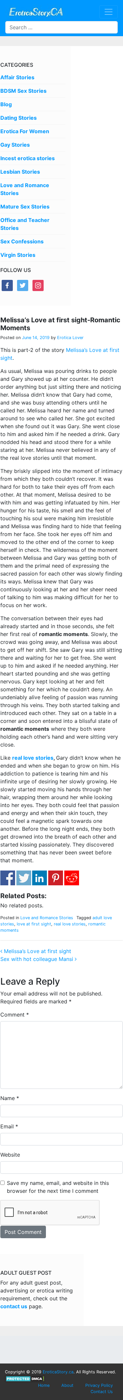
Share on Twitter (23, 878)
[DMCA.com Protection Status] (25, 1378)
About (67, 1385)
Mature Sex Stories (25, 206)
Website (10, 1154)
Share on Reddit (71, 878)
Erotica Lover (70, 337)
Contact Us (102, 1391)
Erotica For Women (24, 131)
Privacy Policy (99, 1385)
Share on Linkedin (39, 878)
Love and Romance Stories (46, 917)
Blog (6, 104)
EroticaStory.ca (58, 1371)
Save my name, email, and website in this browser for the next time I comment (58, 1187)
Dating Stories (18, 117)
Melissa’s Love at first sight (36, 951)
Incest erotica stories (27, 158)
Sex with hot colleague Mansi (37, 959)
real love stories (32, 757)
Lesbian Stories (20, 171)
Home (44, 1385)
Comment (14, 1014)
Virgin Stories (17, 255)
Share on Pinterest (55, 878)
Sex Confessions (22, 241)
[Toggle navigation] (108, 11)
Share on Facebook (7, 878)
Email (9, 1126)
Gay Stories (15, 144)
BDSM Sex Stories (23, 90)
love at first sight (34, 923)
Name (9, 1098)
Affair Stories (17, 77)
